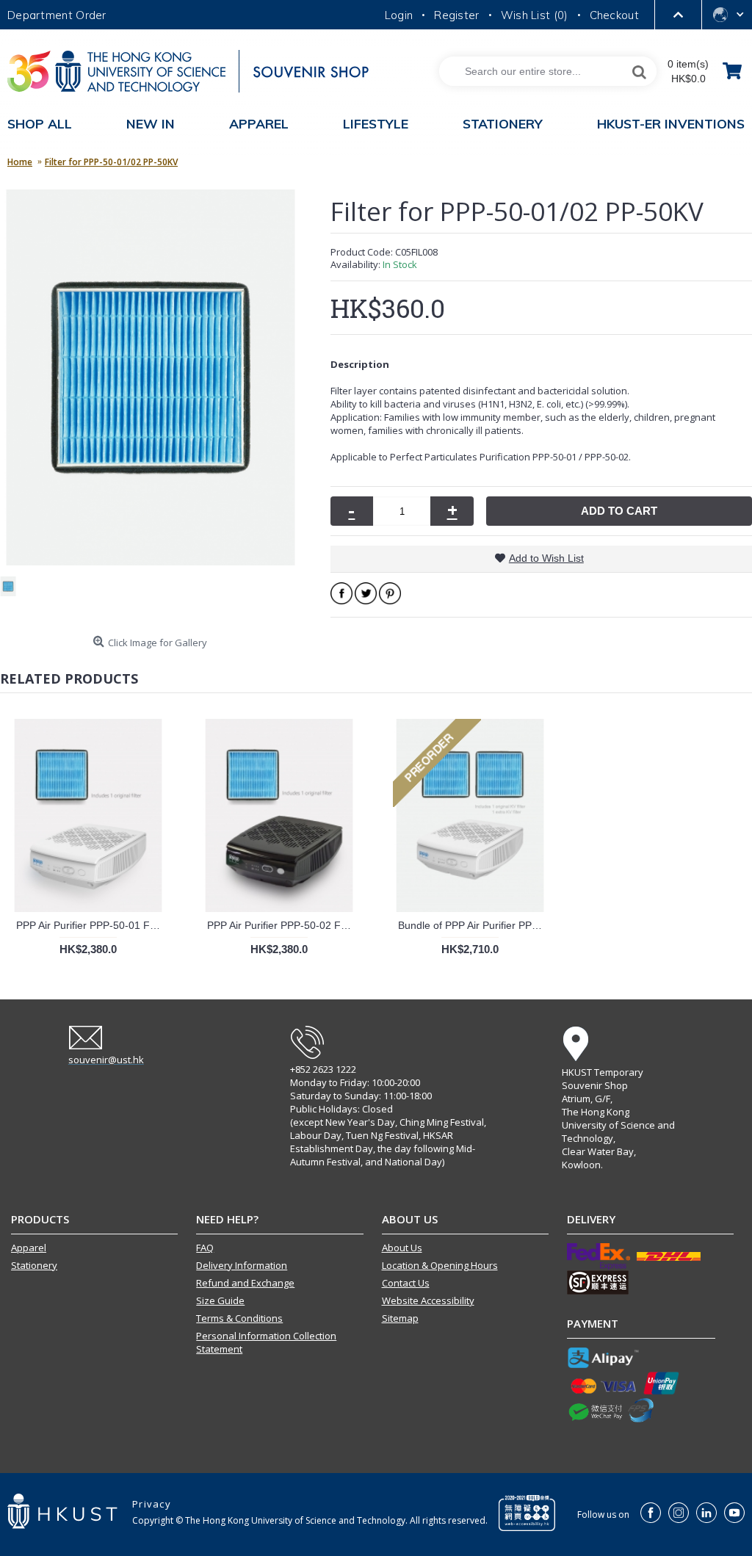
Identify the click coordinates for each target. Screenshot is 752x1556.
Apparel (28, 1247)
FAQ (205, 1247)
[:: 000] (13, 592)
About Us (402, 1247)
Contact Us (406, 1282)
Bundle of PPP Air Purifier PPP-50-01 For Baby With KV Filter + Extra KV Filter (472, 925)
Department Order (56, 15)
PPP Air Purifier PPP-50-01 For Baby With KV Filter (90, 925)
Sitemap (400, 1318)
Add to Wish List (546, 558)
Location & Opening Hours (440, 1265)
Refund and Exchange (245, 1282)
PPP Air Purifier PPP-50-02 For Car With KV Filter (281, 925)
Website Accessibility (428, 1300)
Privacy (151, 1503)
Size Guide (220, 1300)
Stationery (34, 1265)
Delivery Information (241, 1265)
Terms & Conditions (239, 1318)
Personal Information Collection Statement (266, 1342)
